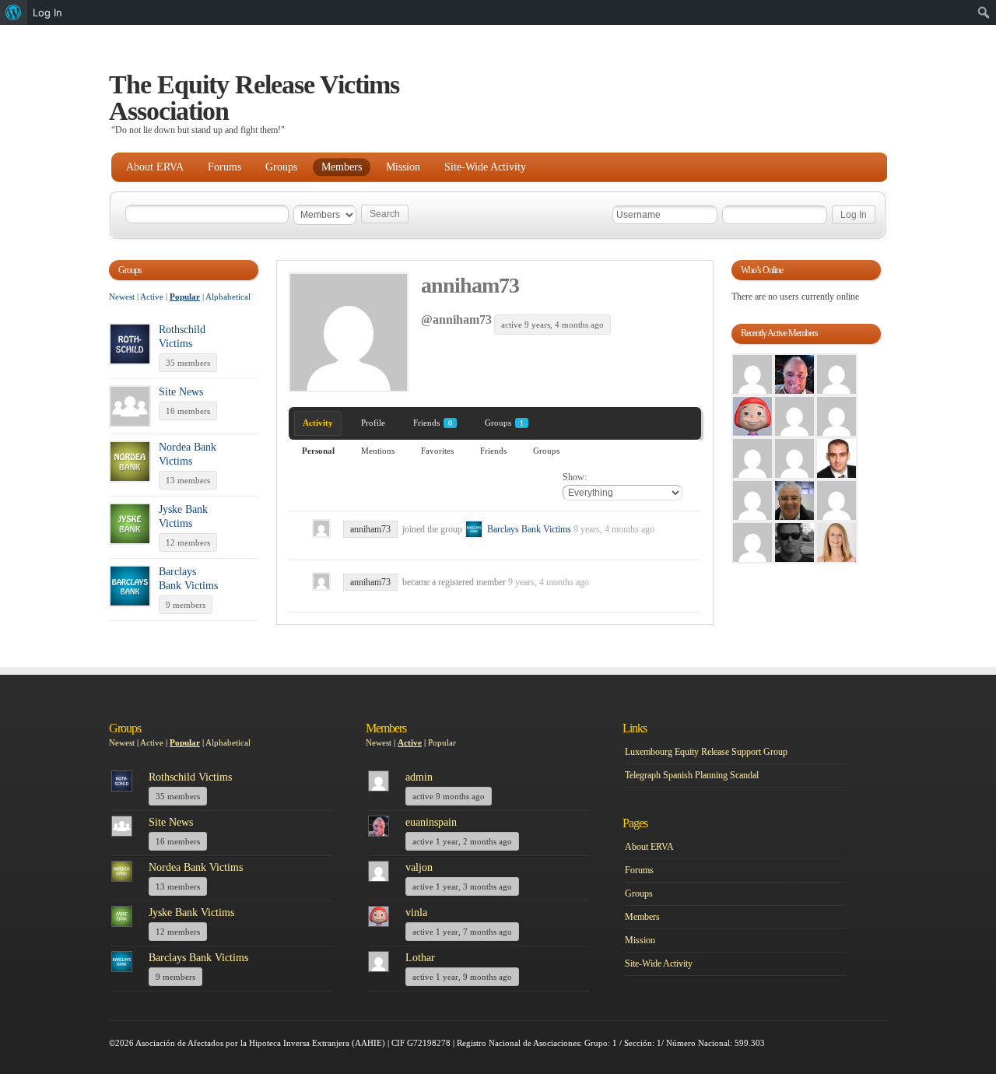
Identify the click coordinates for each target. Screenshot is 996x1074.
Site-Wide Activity (485, 167)
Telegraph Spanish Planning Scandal (692, 775)
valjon (419, 867)
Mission (403, 167)
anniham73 (470, 285)
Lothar (420, 957)
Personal (318, 450)
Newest (122, 296)
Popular (185, 296)
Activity (318, 422)
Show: (575, 477)
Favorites (437, 450)
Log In (47, 12)
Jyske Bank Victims (191, 912)
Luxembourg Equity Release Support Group (706, 751)
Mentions (378, 450)
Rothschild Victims (190, 777)
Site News (181, 392)
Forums (224, 167)
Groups (281, 167)
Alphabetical (228, 296)
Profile (373, 422)
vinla (416, 912)
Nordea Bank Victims (196, 867)
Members (341, 167)
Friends (432, 422)
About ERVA (155, 167)
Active (151, 296)
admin (419, 777)
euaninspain (431, 822)
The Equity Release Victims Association (254, 97)
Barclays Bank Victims (529, 529)
